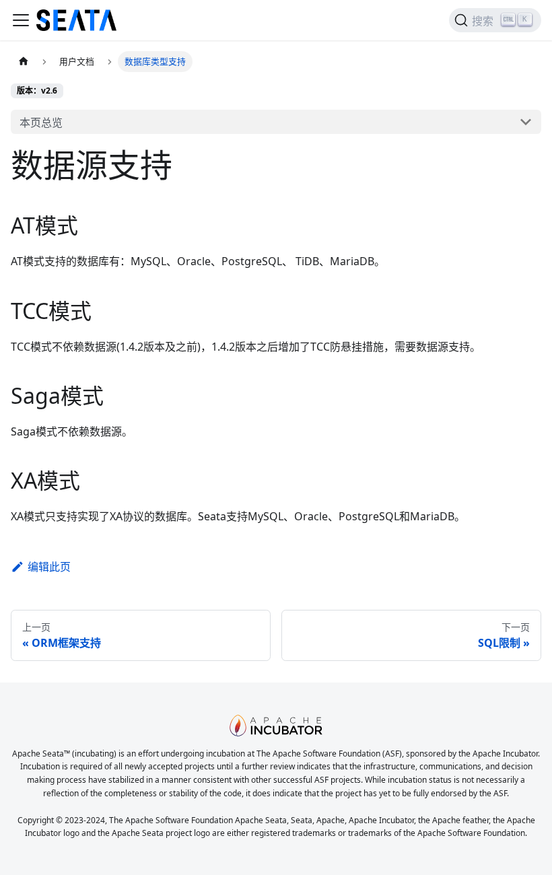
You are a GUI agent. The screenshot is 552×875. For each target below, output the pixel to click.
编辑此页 (49, 566)
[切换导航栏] (21, 20)
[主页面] (23, 61)
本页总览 (41, 122)
